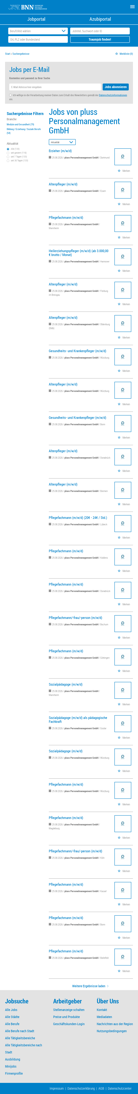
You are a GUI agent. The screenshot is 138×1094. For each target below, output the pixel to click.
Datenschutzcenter (120, 1088)
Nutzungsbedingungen (112, 1031)
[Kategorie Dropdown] (64, 31)
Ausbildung (12, 1059)
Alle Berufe (12, 1024)
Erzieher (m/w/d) (60, 150)
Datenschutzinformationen (113, 95)
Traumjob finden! (100, 39)
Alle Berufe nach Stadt (19, 1031)
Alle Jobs (11, 1009)
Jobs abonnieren (116, 87)
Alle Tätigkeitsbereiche (20, 1038)
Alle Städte (12, 1017)
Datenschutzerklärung (81, 1088)
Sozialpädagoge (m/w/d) (65, 684)
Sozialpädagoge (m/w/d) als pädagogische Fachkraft (78, 719)
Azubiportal (100, 19)
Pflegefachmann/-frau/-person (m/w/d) (75, 617)
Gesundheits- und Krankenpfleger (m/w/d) (77, 350)
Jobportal (36, 19)
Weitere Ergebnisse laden (88, 986)
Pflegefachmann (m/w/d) (66, 217)
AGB (101, 1088)
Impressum (57, 1088)
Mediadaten (104, 1017)
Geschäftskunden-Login (69, 1024)
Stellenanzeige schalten (68, 1009)
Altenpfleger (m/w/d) (63, 184)
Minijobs (10, 1066)
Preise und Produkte (66, 1017)
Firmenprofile (14, 1073)
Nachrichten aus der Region (115, 1024)
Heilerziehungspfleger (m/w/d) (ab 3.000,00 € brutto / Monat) (78, 252)
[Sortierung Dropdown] (72, 142)
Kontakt (102, 1009)
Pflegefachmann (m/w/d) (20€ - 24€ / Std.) (78, 517)
